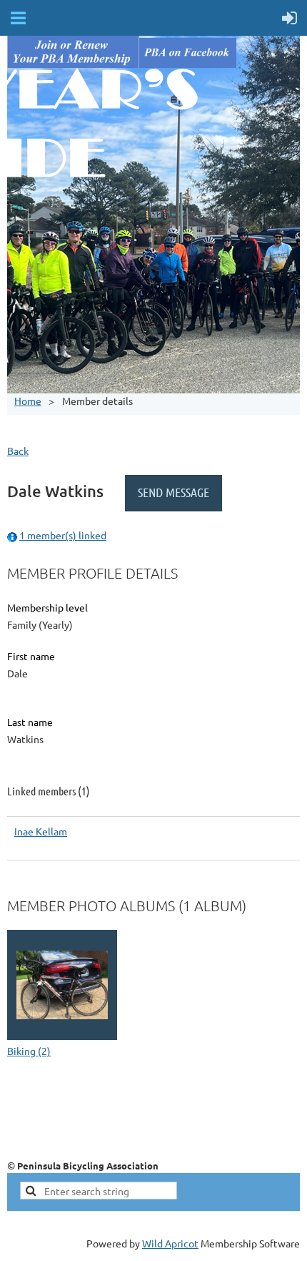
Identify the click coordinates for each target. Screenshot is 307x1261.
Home (27, 400)
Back (18, 450)
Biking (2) (29, 1050)
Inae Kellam (40, 831)
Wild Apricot (170, 1243)
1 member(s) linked (62, 535)
